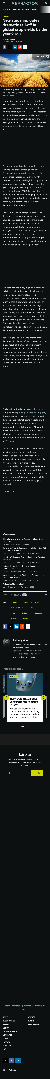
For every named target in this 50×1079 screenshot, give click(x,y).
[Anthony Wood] (6, 642)
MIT (12, 491)
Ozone (25, 618)
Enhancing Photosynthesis (13, 584)
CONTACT (7, 1046)
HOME (34, 9)
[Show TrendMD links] (46, 594)
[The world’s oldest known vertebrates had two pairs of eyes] (25, 684)
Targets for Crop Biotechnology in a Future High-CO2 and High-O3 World (24, 549)
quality (42, 412)
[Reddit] (20, 47)
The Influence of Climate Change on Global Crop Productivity (23, 540)
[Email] (25, 47)
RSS (4, 1049)
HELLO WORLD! (9, 1021)
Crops (24, 613)
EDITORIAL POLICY (11, 1031)
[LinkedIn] (15, 47)
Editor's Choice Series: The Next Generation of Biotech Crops (22, 567)
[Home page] (25, 4)
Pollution (38, 613)
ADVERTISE (7, 1035)
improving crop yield (25, 412)
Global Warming (31, 602)
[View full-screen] (47, 56)
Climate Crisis (17, 608)
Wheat (13, 618)
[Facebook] (4, 47)
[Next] (43, 697)
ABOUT (6, 1028)
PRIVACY (6, 1042)
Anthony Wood (21, 640)
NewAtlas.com (34, 1024)
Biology (13, 676)
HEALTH (16, 9)
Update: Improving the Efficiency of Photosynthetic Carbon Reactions (23, 576)
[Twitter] (10, 47)
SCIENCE (6, 9)
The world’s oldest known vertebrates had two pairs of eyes (24, 701)
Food (13, 613)
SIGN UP (25, 9)
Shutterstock (8, 95)
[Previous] (6, 697)
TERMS (5, 1038)
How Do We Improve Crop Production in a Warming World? (24, 558)
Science (6, 16)
